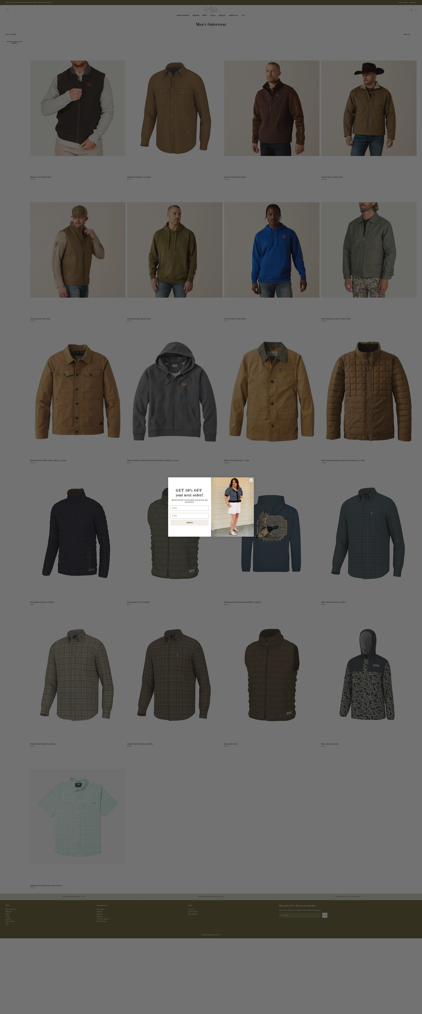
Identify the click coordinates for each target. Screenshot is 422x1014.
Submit (189, 522)
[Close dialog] (251, 480)
